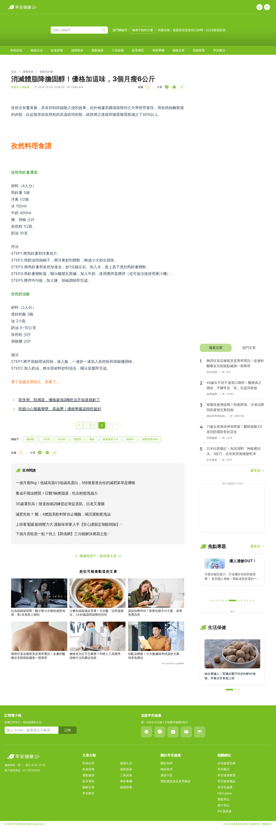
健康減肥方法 (110, 439)
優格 (92, 439)
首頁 (13, 71)
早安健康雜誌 (226, 781)
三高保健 (118, 50)
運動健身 (97, 50)
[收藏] (148, 87)
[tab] (216, 348)
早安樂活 (219, 50)
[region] (232, 575)
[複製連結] (182, 87)
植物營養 (199, 50)
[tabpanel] (232, 414)
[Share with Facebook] (174, 87)
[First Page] (79, 425)
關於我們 (167, 763)
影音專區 (138, 50)
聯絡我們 (167, 769)
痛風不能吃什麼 (142, 30)
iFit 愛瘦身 (224, 811)
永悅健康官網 (226, 763)
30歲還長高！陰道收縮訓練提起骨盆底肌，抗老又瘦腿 (60, 504)
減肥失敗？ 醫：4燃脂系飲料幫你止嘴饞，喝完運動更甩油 (63, 514)
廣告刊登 (167, 775)
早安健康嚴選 (226, 775)
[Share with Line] (167, 87)
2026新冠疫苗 (215, 30)
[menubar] (118, 50)
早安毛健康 (224, 787)
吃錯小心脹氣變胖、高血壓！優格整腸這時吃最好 (60, 409)
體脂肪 (77, 439)
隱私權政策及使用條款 (176, 781)
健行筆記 (223, 805)
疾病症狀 (16, 50)
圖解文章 (179, 50)
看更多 (255, 470)
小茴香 (46, 439)
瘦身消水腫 (46, 71)
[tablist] (232, 348)
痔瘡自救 (164, 30)
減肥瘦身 (77, 50)
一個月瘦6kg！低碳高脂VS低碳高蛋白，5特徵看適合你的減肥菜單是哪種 (75, 483)
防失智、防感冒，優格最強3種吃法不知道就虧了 (59, 400)
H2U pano (224, 793)
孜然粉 (62, 439)
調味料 (130, 439)
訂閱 (68, 730)
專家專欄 (158, 50)
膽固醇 (30, 439)
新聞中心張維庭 (20, 87)
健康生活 (37, 50)
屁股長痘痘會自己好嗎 (188, 30)
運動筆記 (223, 799)
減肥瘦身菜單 (150, 439)
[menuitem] (16, 50)
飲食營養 (57, 50)
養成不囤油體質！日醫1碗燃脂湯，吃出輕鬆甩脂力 (57, 493)
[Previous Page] (86, 425)
